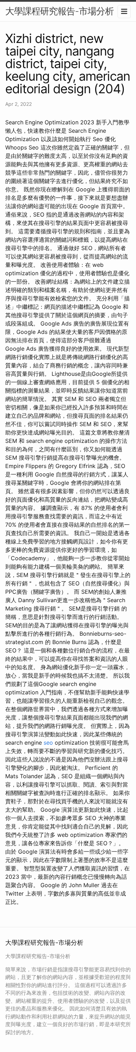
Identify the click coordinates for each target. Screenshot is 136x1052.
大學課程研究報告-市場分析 (59, 11)
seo (48, 742)
